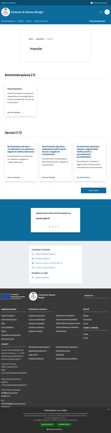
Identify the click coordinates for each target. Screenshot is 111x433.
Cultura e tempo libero (37, 319)
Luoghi (85, 334)
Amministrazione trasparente (67, 347)
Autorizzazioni (61, 331)
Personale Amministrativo (10, 335)
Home (31, 38)
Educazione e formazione (65, 315)
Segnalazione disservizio (38, 350)
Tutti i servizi (93, 190)
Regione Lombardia (8, 3)
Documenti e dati (7, 339)
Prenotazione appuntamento (39, 347)
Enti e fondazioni (7, 327)
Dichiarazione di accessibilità (66, 358)
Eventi (85, 338)
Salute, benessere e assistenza (67, 327)
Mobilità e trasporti (36, 331)
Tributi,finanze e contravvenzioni (68, 323)
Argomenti (40, 38)
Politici (3, 331)
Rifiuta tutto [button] (64, 424)
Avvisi (85, 323)
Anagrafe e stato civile (37, 315)
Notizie (85, 315)
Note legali (60, 354)
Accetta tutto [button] (47, 424)
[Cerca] (107, 12)
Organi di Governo (8, 315)
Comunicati (87, 319)
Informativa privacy (63, 350)
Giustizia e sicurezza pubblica (66, 319)
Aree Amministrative (9, 319)
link (76, 420)
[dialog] (55, 420)
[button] (55, 429)
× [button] (108, 409)
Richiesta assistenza (36, 358)
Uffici (3, 323)
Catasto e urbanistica (36, 327)
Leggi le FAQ (33, 354)
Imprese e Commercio (36, 323)
